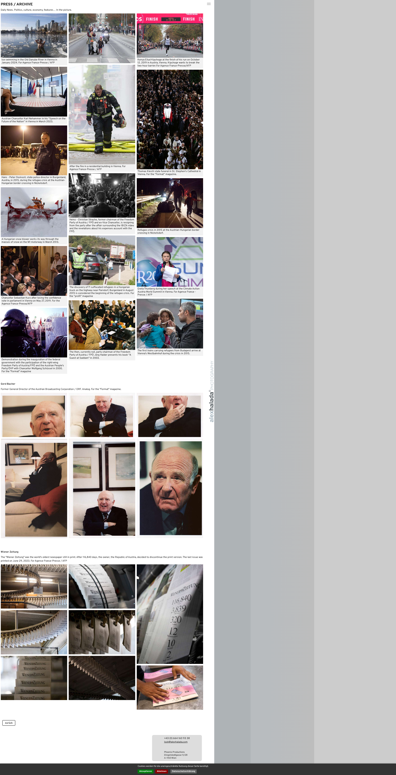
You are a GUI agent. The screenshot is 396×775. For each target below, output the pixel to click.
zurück (9, 723)
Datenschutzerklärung (183, 771)
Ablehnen (161, 771)
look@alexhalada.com (176, 742)
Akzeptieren (145, 771)
